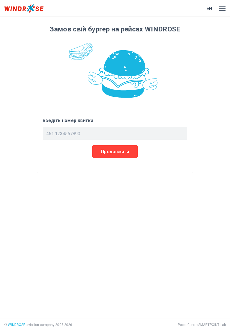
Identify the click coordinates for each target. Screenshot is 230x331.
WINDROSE (16, 325)
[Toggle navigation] (221, 8)
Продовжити (115, 151)
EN (209, 8)
